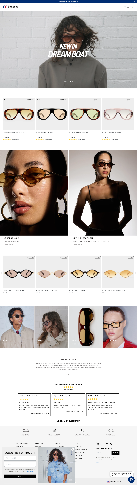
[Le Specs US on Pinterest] (111, 444)
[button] (125, 7)
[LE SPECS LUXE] (34, 193)
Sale (76, 461)
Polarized (76, 6)
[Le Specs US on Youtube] (106, 444)
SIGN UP (116, 453)
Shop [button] (51, 6)
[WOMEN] (51, 327)
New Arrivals (78, 458)
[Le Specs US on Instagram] (98, 444)
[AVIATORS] (86, 327)
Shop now (68, 82)
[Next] (135, 115)
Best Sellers (78, 455)
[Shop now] (68, 49)
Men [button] (67, 6)
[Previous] (1, 115)
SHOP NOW (8, 245)
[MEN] (17, 327)
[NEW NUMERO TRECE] (103, 193)
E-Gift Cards (78, 446)
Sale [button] (85, 6)
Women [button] (59, 6)
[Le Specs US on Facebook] (102, 444)
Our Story (68, 374)
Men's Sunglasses (80, 452)
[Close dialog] (72, 449)
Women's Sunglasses (81, 449)
